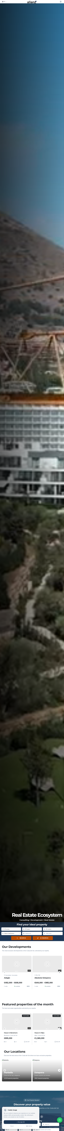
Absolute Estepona (42, 978)
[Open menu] (61, 1)
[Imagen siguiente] (29, 964)
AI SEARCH (44, 938)
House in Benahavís (10, 1033)
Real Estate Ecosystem (37, 915)
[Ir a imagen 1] (15, 971)
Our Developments (16, 946)
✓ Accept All (21, 1122)
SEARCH (23, 938)
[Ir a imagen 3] (17, 971)
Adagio (7, 978)
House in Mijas (39, 1033)
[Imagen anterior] (4, 964)
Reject (12, 1126)
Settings (30, 1126)
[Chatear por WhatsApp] (59, 1120)
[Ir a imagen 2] (16, 971)
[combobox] (11, 929)
